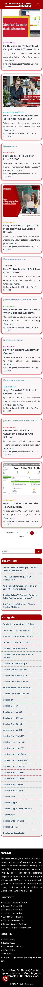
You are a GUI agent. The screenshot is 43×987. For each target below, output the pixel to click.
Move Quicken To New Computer (18, 636)
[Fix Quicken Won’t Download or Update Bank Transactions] (21, 21)
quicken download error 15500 (17, 688)
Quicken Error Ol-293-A (13, 772)
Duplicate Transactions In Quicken (19, 624)
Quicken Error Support (13, 790)
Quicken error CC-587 (13, 718)
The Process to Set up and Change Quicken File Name (19, 606)
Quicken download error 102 (16, 675)
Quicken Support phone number (17, 809)
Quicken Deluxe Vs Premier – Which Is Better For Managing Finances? (20, 596)
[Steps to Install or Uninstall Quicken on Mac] (21, 380)
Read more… (9, 60)
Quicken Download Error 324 (16, 694)
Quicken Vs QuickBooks (13, 833)
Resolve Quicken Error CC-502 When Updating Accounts (21, 311)
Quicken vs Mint (10, 827)
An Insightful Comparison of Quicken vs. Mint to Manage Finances (20, 587)
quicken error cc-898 (12, 730)
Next (21, 536)
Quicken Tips (9, 815)
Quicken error (9, 700)
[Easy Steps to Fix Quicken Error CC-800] (21, 146)
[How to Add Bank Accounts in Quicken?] (21, 340)
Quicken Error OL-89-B (13, 784)
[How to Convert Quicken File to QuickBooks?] (21, 479)
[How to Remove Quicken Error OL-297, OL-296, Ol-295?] (21, 91)
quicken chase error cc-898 (16, 642)
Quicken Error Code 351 (13, 748)
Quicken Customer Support (15, 663)
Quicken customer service (13, 112)
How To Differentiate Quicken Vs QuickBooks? (17, 578)
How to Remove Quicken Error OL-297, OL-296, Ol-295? (21, 117)
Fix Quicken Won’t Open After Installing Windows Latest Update (21, 229)
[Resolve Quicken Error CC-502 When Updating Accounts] (21, 300)
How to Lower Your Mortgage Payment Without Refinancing (20, 569)
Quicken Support (9, 43)
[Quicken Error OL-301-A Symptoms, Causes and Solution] (21, 421)
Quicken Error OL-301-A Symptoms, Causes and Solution (18, 434)
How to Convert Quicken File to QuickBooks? (20, 505)
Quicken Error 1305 (11, 706)
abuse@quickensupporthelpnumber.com (22, 972)
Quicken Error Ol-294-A (13, 778)
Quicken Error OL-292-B (13, 766)
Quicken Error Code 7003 (14, 754)
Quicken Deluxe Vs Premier (15, 669)
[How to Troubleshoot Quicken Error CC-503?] (21, 259)
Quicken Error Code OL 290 (15, 760)
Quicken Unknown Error (13, 821)
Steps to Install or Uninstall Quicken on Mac (20, 392)
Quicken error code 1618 (13, 742)
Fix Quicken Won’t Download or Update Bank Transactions (21, 47)
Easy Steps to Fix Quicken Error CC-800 (18, 157)
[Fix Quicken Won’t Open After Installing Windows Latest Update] (21, 201)
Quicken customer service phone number (18, 656)
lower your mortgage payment (17, 630)
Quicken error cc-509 (12, 712)
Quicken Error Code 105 (13, 736)
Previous (10, 533)
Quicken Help (9, 796)
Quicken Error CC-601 (12, 724)
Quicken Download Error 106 (16, 681)
